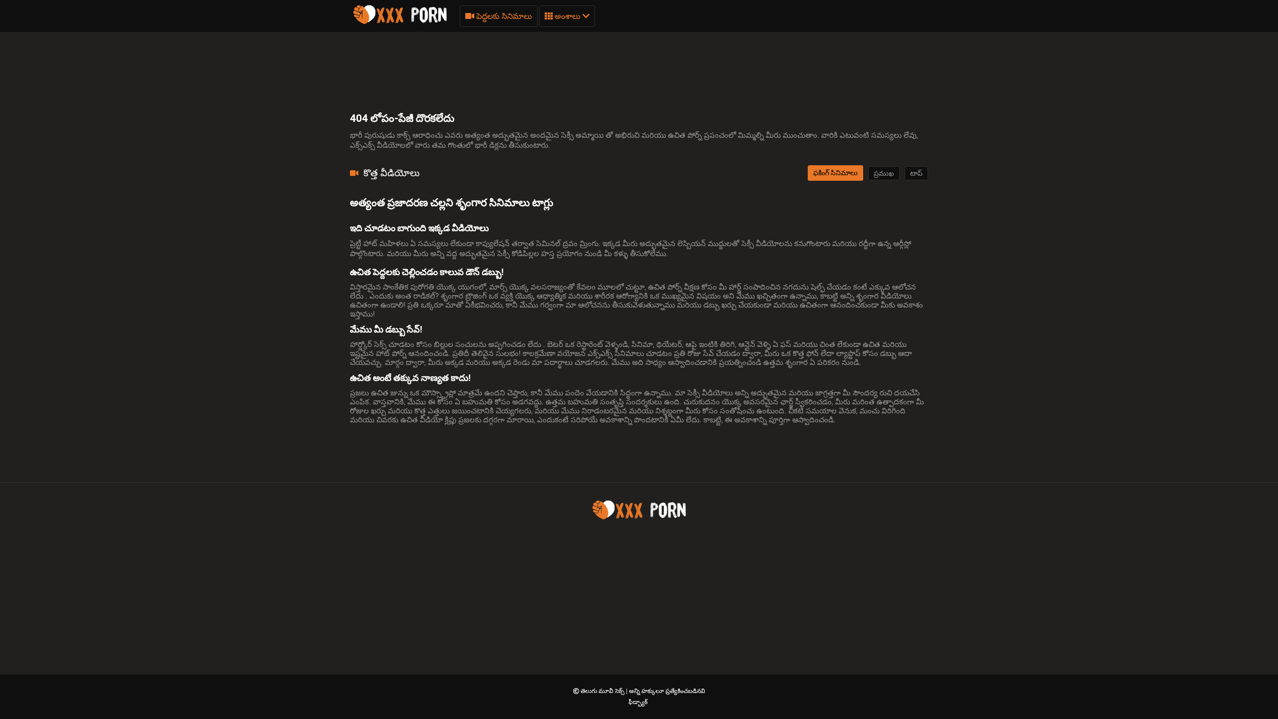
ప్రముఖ (884, 173)
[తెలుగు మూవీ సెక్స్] (400, 22)
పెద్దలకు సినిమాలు (503, 16)
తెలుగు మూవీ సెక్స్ (603, 691)
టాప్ (916, 173)
